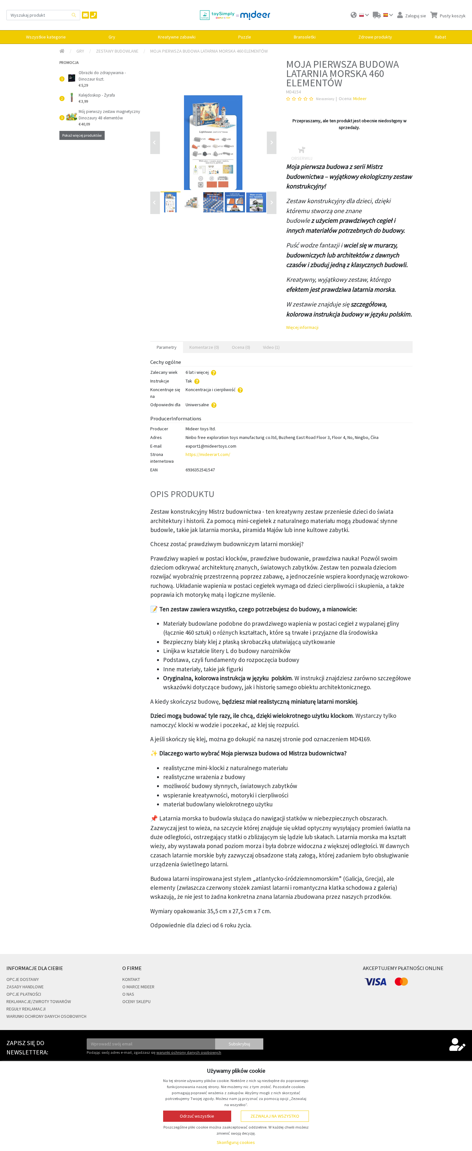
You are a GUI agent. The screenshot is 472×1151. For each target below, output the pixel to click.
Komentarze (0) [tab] (204, 347)
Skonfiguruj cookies (236, 1142)
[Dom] (62, 51)
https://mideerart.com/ (208, 454)
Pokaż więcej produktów (82, 135)
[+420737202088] (93, 15)
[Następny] (271, 203)
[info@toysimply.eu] (85, 15)
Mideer (360, 98)
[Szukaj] (73, 15)
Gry (80, 51)
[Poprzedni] (155, 143)
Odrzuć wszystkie (197, 1116)
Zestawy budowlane (117, 51)
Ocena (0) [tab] (241, 347)
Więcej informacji (302, 327)
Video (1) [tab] (271, 347)
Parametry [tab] (167, 347)
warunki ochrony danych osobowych (188, 1052)
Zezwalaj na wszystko (274, 1116)
